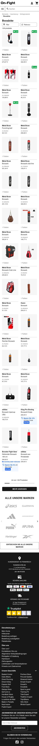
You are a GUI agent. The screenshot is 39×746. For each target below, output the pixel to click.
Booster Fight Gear (9, 451)
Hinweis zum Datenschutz (11, 666)
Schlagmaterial (25, 14)
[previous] (1, 521)
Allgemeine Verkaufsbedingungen (14, 653)
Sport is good (25, 689)
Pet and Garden (26, 677)
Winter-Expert (25, 704)
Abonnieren (19, 728)
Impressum (6, 658)
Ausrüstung (14, 14)
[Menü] (2, 8)
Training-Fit (24, 692)
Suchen (12, 9)
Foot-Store (5, 687)
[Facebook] (17, 742)
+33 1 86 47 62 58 (19, 572)
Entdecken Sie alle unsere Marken (19, 545)
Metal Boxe (6, 54)
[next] (37, 521)
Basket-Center (7, 674)
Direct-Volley (6, 682)
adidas (4, 409)
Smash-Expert (25, 682)
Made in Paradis (8, 702)
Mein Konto (6, 631)
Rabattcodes (6, 641)
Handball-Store (7, 694)
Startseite (5, 14)
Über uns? (5, 648)
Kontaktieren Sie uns (19, 565)
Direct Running (7, 679)
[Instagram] (22, 742)
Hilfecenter (6, 633)
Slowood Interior (26, 679)
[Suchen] (7, 8)
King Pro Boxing (27, 409)
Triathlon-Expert (26, 697)
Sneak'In (23, 684)
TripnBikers (24, 699)
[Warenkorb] (37, 3)
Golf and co (6, 692)
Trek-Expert (24, 694)
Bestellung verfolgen (9, 636)
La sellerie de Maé (8, 699)
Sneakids (23, 687)
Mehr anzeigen (19, 489)
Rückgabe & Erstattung (10, 656)
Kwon (23, 303)
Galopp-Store (7, 689)
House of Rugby (8, 697)
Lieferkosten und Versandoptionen (14, 663)
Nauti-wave (6, 704)
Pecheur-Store (25, 674)
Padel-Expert (6, 707)
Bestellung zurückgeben (19, 604)
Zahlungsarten (7, 661)
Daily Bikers (6, 677)
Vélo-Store (24, 702)
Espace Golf (6, 684)
